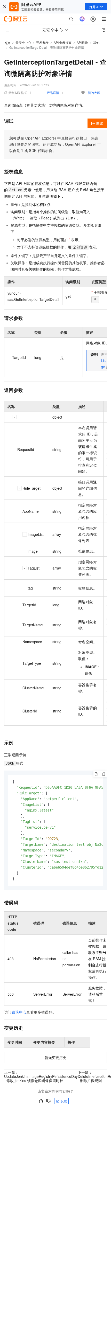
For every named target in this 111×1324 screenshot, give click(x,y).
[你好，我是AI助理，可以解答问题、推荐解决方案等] (82, 18)
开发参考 (42, 42)
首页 (7, 42)
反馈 (64, 1101)
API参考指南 (63, 42)
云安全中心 (23, 42)
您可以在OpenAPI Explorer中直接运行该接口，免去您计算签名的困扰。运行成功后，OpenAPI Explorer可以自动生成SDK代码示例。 (55, 144)
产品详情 (53, 92)
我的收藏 (94, 92)
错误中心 (19, 1012)
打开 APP (96, 6)
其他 (96, 42)
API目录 (82, 42)
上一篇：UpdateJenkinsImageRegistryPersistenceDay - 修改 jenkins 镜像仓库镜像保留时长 (41, 1076)
